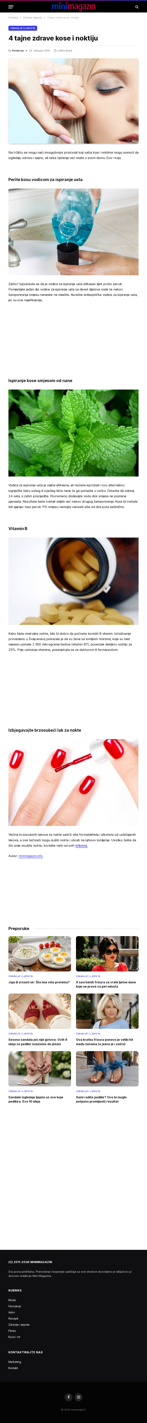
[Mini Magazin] (73, 7)
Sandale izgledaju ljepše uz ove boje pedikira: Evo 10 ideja (35, 1099)
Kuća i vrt (14, 1337)
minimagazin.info (31, 856)
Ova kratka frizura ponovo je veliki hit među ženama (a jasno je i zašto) (104, 1042)
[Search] (137, 6)
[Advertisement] (73, 335)
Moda (12, 1300)
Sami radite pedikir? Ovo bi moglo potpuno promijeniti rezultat (101, 1099)
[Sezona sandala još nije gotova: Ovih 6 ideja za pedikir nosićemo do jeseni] (39, 1011)
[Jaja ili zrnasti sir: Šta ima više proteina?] (39, 953)
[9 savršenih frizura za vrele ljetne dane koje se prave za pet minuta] (107, 953)
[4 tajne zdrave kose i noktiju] (73, 101)
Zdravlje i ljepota (22, 28)
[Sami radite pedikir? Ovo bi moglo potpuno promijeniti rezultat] (107, 1068)
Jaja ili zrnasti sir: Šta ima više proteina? (39, 982)
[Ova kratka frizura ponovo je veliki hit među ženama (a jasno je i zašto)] (107, 1011)
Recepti (13, 1318)
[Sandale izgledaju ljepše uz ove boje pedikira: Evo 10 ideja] (39, 1068)
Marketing (14, 1361)
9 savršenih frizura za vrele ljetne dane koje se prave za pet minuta (106, 984)
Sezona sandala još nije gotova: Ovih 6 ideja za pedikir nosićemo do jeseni (37, 1042)
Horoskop (14, 1306)
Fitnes (12, 1330)
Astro (11, 1312)
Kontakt (13, 1368)
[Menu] (10, 6)
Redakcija (18, 50)
